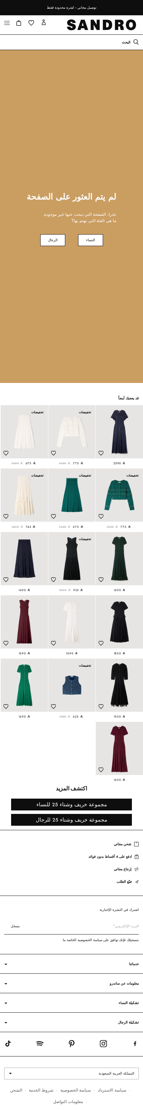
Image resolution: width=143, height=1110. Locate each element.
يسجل (15, 926)
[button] (19, 22)
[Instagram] (103, 1045)
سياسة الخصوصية (75, 1090)
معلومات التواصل (68, 1101)
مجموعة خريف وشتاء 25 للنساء (71, 804)
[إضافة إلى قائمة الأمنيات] (101, 453)
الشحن (16, 1090)
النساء (90, 240)
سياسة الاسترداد (112, 1090)
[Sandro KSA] (103, 24)
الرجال (53, 240)
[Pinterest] (71, 1045)
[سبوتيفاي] (40, 1045)
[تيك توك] (8, 1045)
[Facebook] (135, 1045)
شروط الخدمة (41, 1090)
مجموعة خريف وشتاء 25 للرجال (71, 819)
